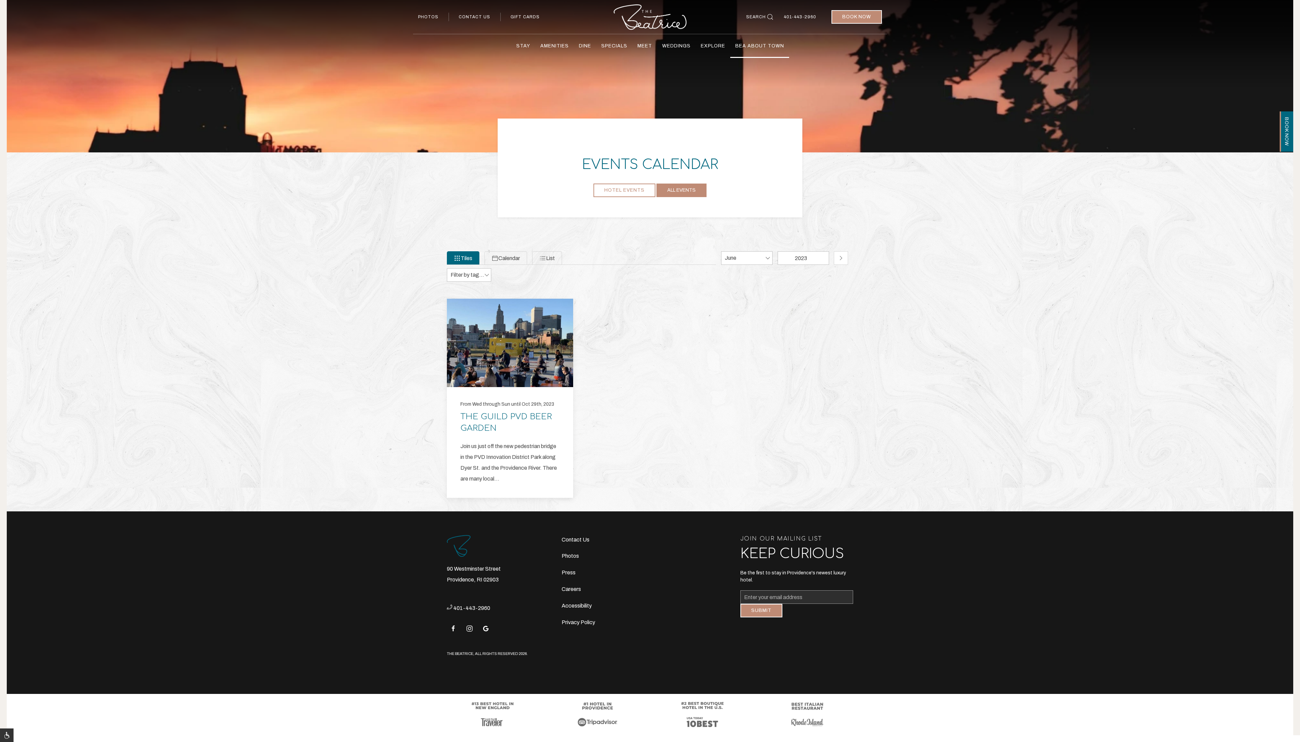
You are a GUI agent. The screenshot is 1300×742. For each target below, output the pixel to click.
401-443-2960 (800, 17)
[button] (7, 735)
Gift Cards (525, 17)
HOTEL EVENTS (624, 190)
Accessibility (577, 606)
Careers (571, 589)
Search (756, 17)
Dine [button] (585, 45)
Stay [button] (523, 45)
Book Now (856, 16)
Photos (428, 17)
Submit (761, 615)
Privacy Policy (578, 622)
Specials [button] (614, 45)
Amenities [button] (554, 45)
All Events (681, 190)
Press (569, 572)
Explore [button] (713, 45)
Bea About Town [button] (759, 45)
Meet (644, 45)
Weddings (676, 45)
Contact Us (474, 17)
